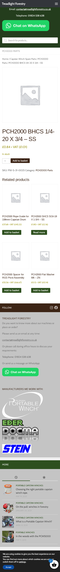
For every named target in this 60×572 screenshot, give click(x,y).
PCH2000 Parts (11, 51)
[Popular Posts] (44, 477)
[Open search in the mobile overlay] (30, 40)
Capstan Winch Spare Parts (23, 59)
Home (5, 59)
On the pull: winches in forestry (32, 506)
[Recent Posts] (16, 477)
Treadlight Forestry (13, 4)
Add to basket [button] (11, 232)
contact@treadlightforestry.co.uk (33, 9)
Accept (8, 567)
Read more (39, 232)
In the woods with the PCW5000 (33, 536)
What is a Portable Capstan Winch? (34, 521)
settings (22, 561)
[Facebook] (56, 307)
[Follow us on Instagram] (51, 307)
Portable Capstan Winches (29, 485)
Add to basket (20, 160)
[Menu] (56, 3)
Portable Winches (25, 532)
